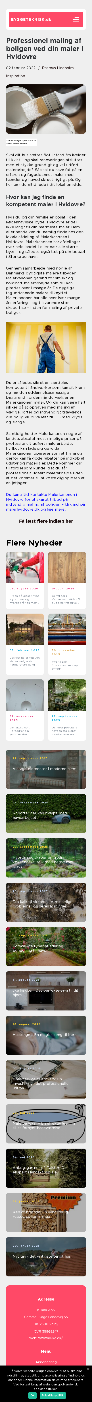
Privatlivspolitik (53, 1395)
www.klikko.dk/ (50, 1338)
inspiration (15, 76)
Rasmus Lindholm (58, 68)
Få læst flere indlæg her (46, 521)
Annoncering (46, 1362)
